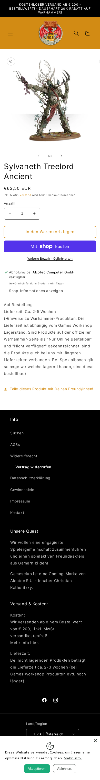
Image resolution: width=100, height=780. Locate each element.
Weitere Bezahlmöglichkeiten (50, 258)
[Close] (95, 740)
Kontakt (17, 512)
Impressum (20, 501)
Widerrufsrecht (23, 456)
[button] (10, 33)
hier (34, 642)
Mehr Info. (73, 758)
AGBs (15, 444)
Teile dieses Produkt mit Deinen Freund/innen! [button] (51, 389)
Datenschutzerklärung (30, 478)
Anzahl (9, 203)
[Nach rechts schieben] (61, 155)
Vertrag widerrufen (33, 467)
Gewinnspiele (22, 489)
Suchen (17, 433)
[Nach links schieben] (38, 155)
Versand (25, 194)
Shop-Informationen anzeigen (36, 290)
